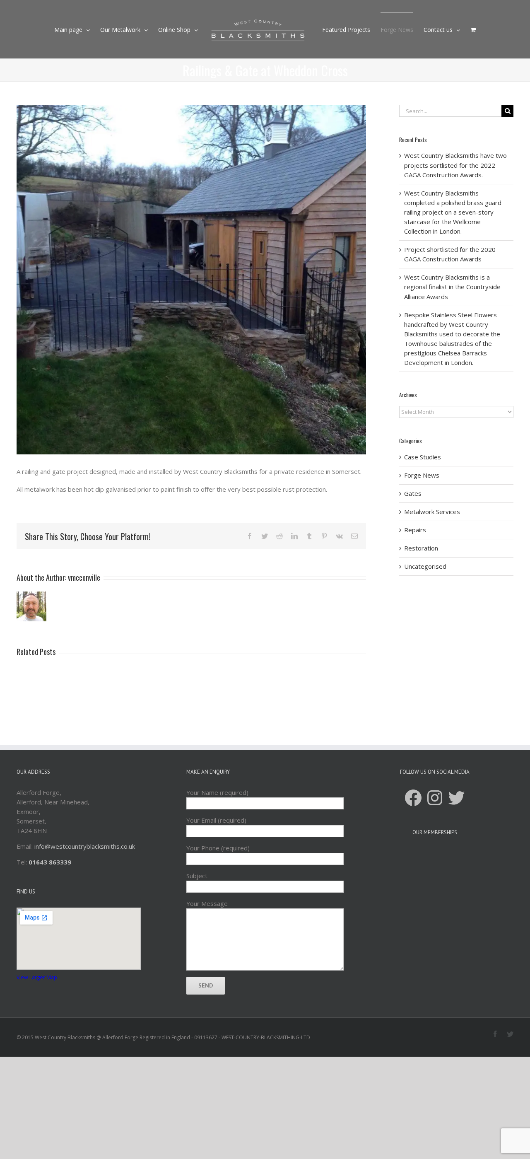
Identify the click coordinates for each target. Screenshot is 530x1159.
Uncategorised (425, 566)
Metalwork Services (432, 511)
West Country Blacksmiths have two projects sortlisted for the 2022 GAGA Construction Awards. (455, 165)
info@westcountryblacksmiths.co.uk (84, 846)
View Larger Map (37, 977)
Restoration (421, 548)
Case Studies (422, 457)
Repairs (415, 530)
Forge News (421, 475)
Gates (413, 493)
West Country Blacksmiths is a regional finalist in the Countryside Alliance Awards (452, 286)
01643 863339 (50, 862)
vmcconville (84, 577)
